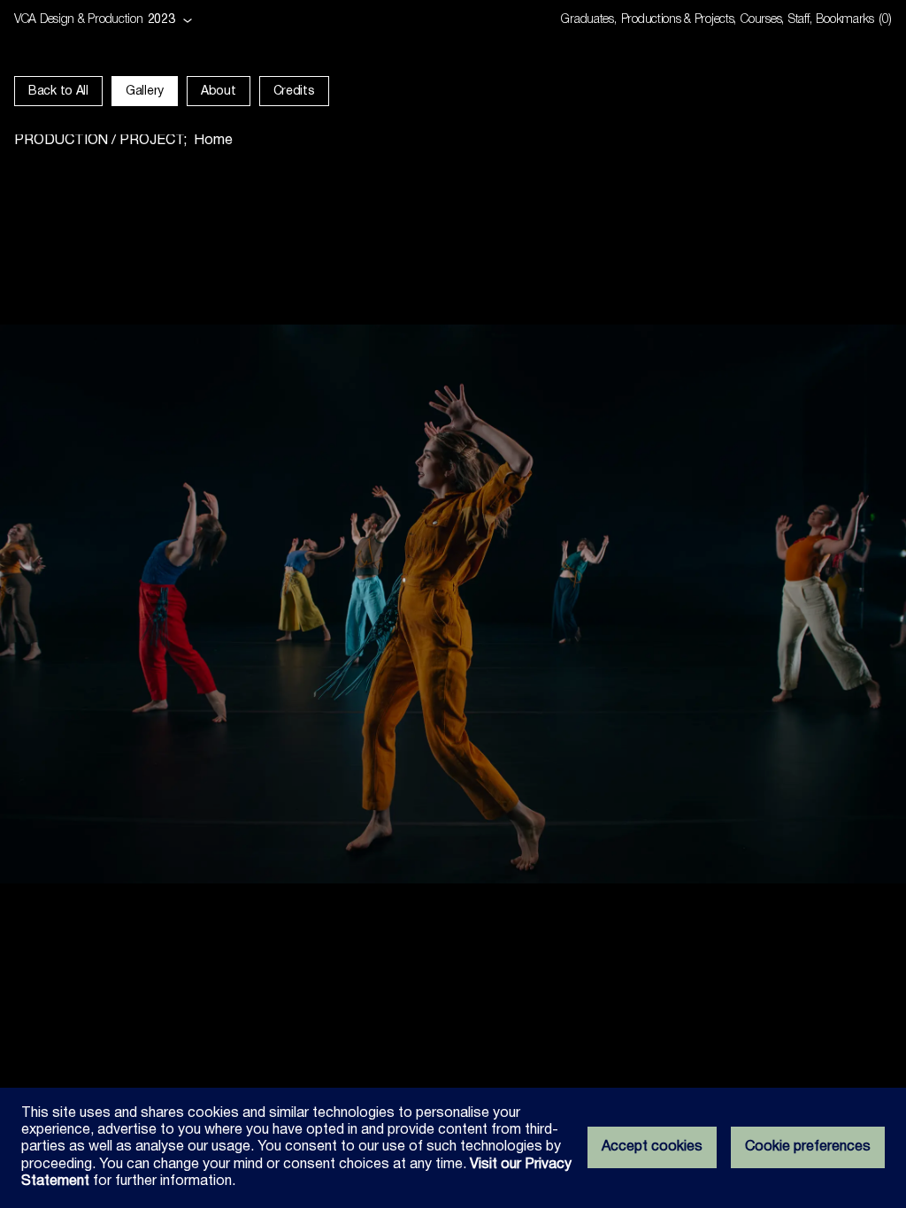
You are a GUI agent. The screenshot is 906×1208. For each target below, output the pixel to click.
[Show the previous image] (226, 604)
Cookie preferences (808, 1147)
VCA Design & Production (78, 20)
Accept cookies (652, 1147)
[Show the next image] (679, 604)
